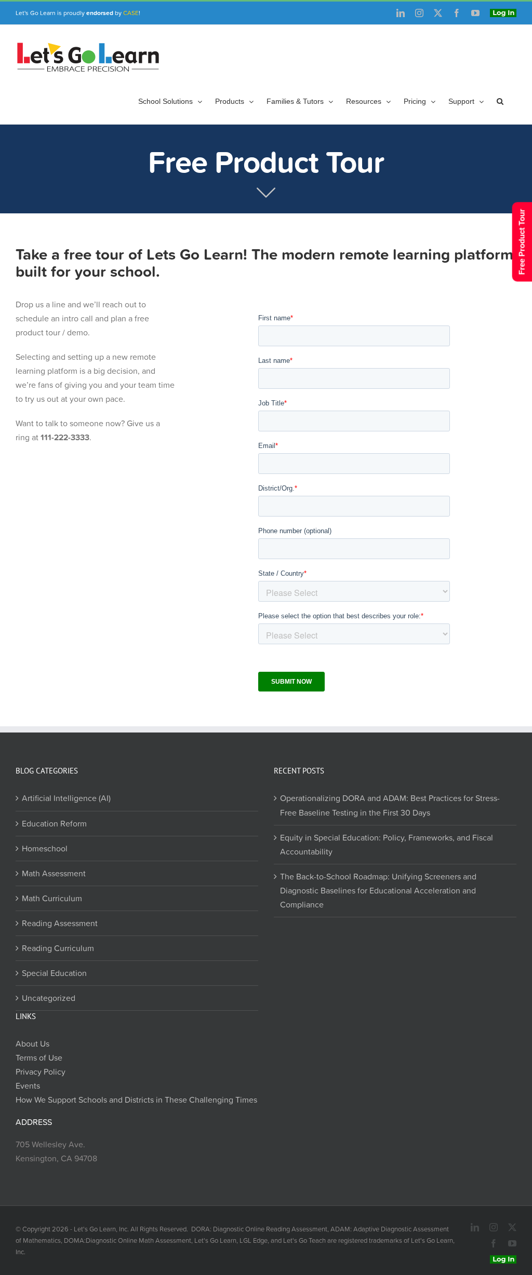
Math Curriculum (52, 898)
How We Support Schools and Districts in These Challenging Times (136, 1099)
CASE (131, 12)
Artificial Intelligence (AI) (66, 798)
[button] (500, 101)
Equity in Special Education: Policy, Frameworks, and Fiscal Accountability (386, 844)
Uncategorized (48, 997)
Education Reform (54, 823)
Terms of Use (39, 1057)
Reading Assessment (60, 923)
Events (28, 1085)
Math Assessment (54, 873)
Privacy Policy (40, 1071)
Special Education (54, 973)
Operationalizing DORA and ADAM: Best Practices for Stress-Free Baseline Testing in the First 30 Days (390, 805)
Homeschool (45, 848)
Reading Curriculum (58, 948)
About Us (32, 1043)
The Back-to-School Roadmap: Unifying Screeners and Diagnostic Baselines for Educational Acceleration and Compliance (378, 890)
